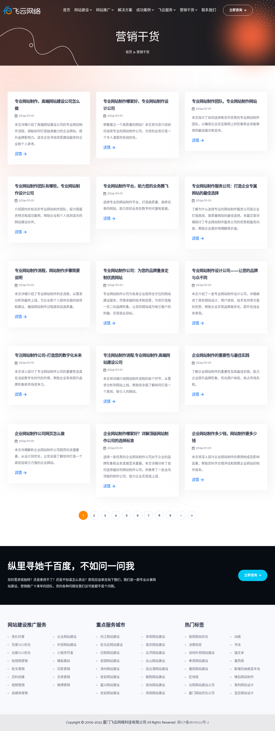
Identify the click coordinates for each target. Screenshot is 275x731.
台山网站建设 (155, 661)
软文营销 (18, 669)
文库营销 (63, 677)
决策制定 (195, 645)
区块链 (193, 677)
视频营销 (18, 685)
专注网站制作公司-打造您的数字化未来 (48, 355)
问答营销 (63, 669)
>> (192, 515)
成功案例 (143, 10)
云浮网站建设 (155, 653)
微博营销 (63, 685)
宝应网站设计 (244, 693)
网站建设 (81, 10)
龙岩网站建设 (110, 693)
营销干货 (187, 10)
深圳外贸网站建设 (202, 653)
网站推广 (103, 10)
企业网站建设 (67, 637)
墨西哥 (239, 661)
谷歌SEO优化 (21, 653)
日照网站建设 (110, 653)
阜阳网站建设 (155, 637)
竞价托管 (18, 637)
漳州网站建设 (110, 669)
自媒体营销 (20, 693)
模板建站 (63, 661)
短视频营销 (20, 661)
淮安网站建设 (110, 677)
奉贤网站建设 (198, 661)
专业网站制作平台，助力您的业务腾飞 (135, 186)
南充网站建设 (155, 685)
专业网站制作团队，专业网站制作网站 (224, 101)
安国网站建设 (110, 661)
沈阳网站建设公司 (202, 685)
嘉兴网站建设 (110, 685)
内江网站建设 (110, 637)
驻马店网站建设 (111, 645)
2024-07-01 (26, 116)
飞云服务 (165, 10)
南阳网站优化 (198, 637)
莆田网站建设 (198, 669)
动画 (237, 637)
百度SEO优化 (21, 645)
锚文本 (239, 653)
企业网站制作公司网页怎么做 (39, 433)
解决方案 (125, 10)
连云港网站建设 (157, 669)
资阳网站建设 (155, 693)
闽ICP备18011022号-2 (193, 723)
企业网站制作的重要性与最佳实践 (220, 355)
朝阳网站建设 (155, 677)
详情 (18, 154)
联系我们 (209, 10)
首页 (66, 10)
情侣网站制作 (244, 677)
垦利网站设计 (244, 685)
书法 (237, 645)
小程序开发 (65, 653)
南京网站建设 (155, 645)
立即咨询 (235, 10)
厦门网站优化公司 (202, 693)
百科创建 (18, 677)
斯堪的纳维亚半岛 (247, 669)
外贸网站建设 (67, 645)
